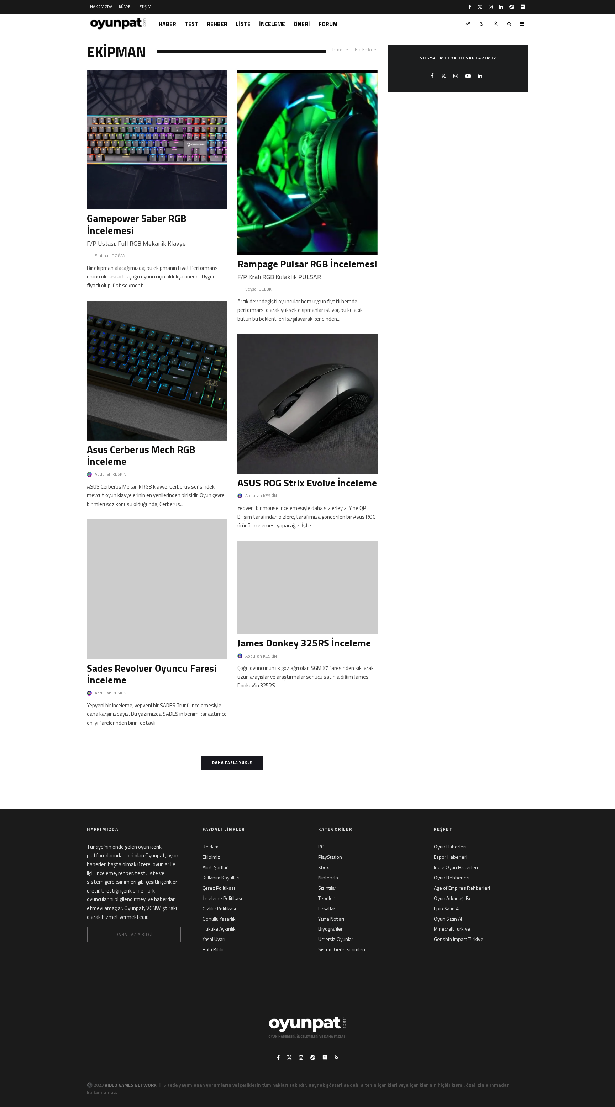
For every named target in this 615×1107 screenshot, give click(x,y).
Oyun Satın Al (448, 918)
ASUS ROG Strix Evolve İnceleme (307, 483)
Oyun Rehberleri (451, 877)
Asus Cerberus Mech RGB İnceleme (141, 455)
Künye (124, 7)
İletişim (144, 7)
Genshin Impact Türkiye (458, 939)
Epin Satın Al (447, 908)
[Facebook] (469, 7)
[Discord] (522, 7)
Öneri (302, 24)
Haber (167, 24)
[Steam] (511, 7)
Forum (328, 24)
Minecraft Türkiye (452, 928)
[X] (479, 7)
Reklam (211, 846)
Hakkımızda (101, 7)
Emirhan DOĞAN (110, 255)
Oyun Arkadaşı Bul (453, 898)
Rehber (217, 24)
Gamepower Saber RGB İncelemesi (136, 224)
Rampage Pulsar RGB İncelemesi (307, 264)
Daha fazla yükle (232, 763)
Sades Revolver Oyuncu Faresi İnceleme (152, 674)
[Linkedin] (501, 7)
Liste (243, 24)
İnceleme (272, 24)
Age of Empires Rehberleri (462, 888)
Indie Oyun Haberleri (456, 867)
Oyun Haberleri (450, 846)
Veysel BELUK (258, 289)
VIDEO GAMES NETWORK (131, 1085)
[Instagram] (490, 7)
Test (191, 24)
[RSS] (336, 1057)
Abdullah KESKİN (110, 474)
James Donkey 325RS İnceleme (304, 643)
